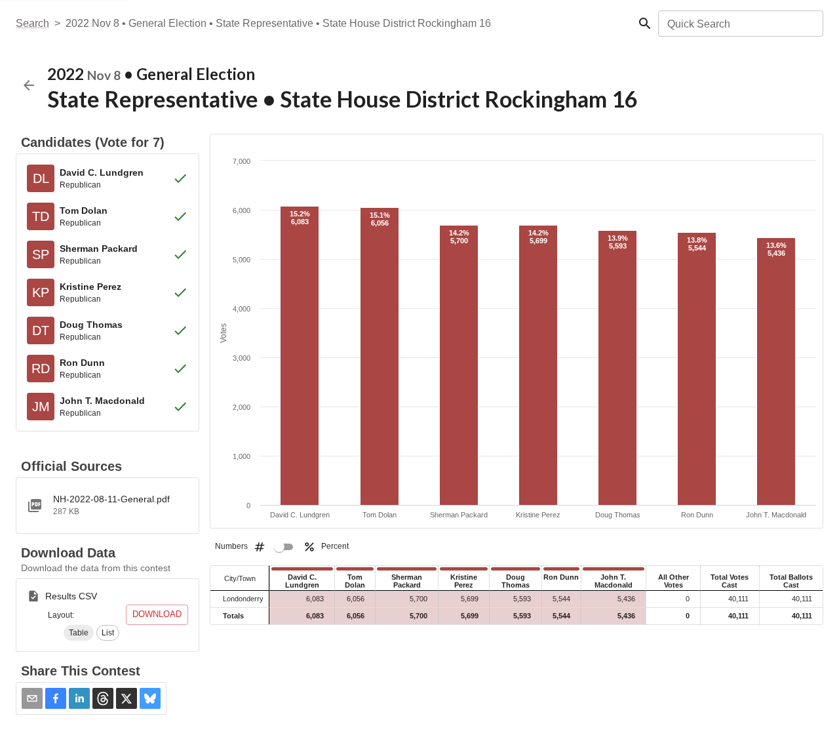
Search (32, 23)
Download (157, 614)
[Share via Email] (32, 698)
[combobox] (739, 23)
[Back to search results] (29, 85)
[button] (79, 633)
